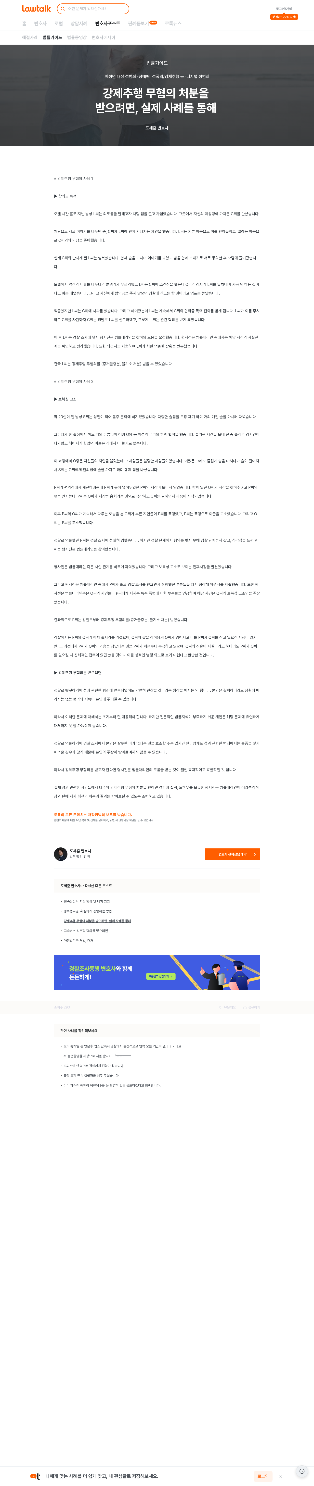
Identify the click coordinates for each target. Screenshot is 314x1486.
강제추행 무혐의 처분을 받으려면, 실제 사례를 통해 (97, 921)
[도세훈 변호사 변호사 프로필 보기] (60, 854)
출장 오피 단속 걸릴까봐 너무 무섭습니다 (91, 1076)
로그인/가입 (284, 9)
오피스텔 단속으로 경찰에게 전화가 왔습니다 (93, 1066)
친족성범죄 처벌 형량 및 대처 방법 (87, 901)
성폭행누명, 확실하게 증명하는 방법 (88, 911)
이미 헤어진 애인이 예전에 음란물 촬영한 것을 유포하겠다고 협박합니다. (112, 1085)
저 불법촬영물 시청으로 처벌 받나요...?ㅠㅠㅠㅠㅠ (97, 1056)
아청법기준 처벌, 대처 (78, 941)
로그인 (263, 1476)
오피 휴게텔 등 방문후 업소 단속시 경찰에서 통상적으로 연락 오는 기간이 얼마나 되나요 (122, 1046)
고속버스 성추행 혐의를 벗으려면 (86, 931)
